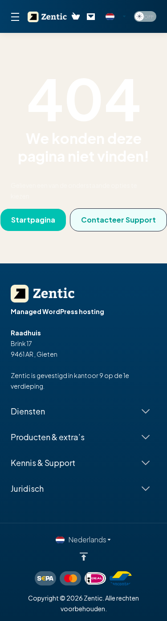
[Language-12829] (116, 16)
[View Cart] (75, 16)
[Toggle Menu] (13, 16)
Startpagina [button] (33, 219)
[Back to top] (84, 556)
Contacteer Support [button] (118, 219)
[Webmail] (92, 16)
